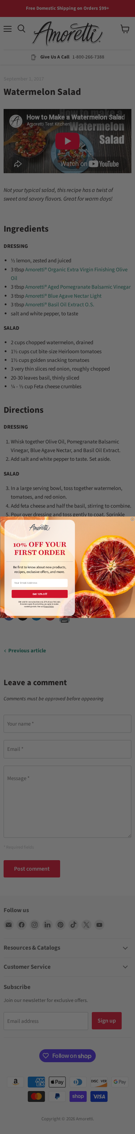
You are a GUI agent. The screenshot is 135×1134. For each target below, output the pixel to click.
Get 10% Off (39, 593)
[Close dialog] (132, 519)
